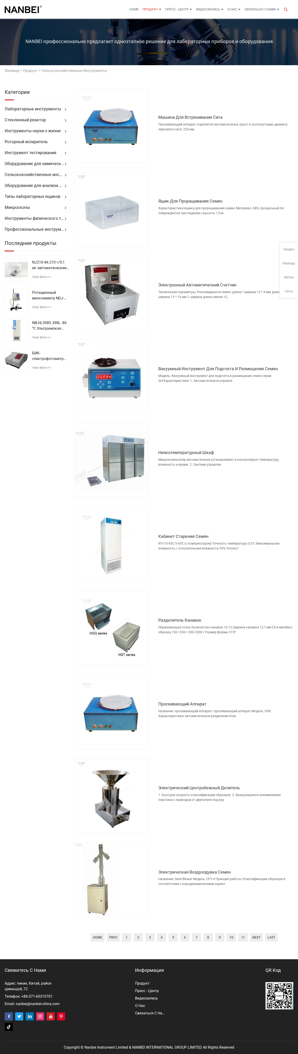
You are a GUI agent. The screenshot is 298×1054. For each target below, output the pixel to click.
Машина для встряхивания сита (190, 117)
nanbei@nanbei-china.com (38, 1004)
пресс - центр (177, 9)
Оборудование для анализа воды (37, 185)
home (97, 937)
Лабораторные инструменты (33, 108)
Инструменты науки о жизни (33, 130)
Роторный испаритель (26, 141)
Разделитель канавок (179, 620)
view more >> (41, 277)
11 (243, 937)
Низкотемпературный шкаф (186, 452)
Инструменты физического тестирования (37, 218)
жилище (12, 70)
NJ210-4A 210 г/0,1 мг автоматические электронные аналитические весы (50, 265)
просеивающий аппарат (182, 704)
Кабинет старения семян (183, 536)
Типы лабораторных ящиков (32, 196)
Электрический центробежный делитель (199, 787)
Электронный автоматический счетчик (197, 284)
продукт (150, 9)
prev (113, 937)
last (271, 937)
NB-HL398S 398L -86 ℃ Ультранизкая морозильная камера (51, 326)
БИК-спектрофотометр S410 (48, 356)
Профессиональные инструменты (37, 229)
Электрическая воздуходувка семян (194, 872)
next (256, 937)
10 (231, 937)
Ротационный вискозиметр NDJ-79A (48, 295)
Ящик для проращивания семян (190, 201)
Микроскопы (17, 207)
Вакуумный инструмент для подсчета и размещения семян (218, 368)
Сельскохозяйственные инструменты (74, 70)
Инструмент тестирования (30, 152)
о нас (232, 9)
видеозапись (208, 9)
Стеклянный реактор (25, 119)
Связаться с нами (260, 9)
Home (134, 9)
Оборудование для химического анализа (37, 163)
